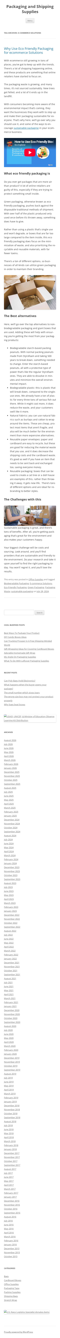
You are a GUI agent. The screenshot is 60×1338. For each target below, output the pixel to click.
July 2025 (8, 791)
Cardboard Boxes (12, 1280)
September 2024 (12, 831)
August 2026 (10, 740)
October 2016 (10, 1208)
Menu (30, 20)
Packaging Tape (11, 1288)
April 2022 (9, 946)
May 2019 (9, 1085)
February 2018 (11, 1145)
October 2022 (10, 922)
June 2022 (9, 938)
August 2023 (10, 883)
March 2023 (10, 903)
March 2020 (10, 1045)
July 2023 (8, 887)
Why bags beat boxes (14, 704)
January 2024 (10, 863)
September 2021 (12, 974)
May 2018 (9, 1133)
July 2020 (8, 1030)
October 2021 (10, 970)
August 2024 (10, 835)
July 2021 (8, 982)
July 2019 (8, 1077)
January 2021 (10, 1006)
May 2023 (9, 895)
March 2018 (10, 1141)
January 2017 (10, 1196)
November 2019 (12, 1061)
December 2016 (11, 1200)
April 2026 (9, 756)
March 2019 (10, 1093)
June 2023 (9, 891)
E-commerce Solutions (41, 583)
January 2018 (10, 1149)
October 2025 (10, 779)
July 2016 (8, 1220)
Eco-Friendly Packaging (15, 587)
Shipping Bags (11, 1296)
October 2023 (10, 875)
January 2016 (10, 1244)
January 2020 (10, 1053)
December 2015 (11, 1248)
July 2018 (8, 1125)
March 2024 (10, 855)
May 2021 (9, 990)
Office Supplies (35, 579)
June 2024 (9, 843)
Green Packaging (36, 587)
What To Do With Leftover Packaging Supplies (26, 660)
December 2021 (11, 962)
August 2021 (10, 978)
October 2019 (10, 1065)
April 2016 (9, 1232)
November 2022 (12, 918)
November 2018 (12, 1109)
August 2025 (10, 787)
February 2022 (11, 954)
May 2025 (9, 799)
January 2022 (10, 958)
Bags (6, 1276)
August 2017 (10, 1169)
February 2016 (11, 1240)
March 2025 (10, 807)
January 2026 (10, 768)
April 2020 (9, 1042)
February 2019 (11, 1097)
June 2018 (9, 1129)
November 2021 (12, 966)
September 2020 (12, 1022)
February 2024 (11, 859)
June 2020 (9, 1034)
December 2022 (11, 914)
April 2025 (9, 803)
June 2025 (9, 795)
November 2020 (12, 1014)
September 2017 (12, 1165)
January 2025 (10, 815)
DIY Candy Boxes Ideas (15, 636)
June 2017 (9, 1177)
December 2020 (11, 1010)
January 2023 (10, 910)
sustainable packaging (26, 128)
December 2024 (11, 819)
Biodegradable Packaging (16, 583)
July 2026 (8, 744)
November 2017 (12, 1157)
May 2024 (9, 847)
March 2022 (10, 950)
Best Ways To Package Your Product (22, 633)
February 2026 (11, 764)
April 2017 (9, 1184)
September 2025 (12, 783)
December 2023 (11, 867)
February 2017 (11, 1192)
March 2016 (10, 1236)
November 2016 (12, 1204)
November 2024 (12, 823)
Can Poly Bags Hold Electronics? (19, 680)
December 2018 (11, 1105)
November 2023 (12, 871)
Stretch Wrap (10, 1300)
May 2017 (9, 1180)
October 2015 (10, 1256)
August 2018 (10, 1121)
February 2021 (11, 1002)
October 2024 (10, 827)
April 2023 (9, 899)
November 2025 (12, 775)
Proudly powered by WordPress (18, 1332)
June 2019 (9, 1081)
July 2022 (8, 934)
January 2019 (10, 1101)
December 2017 (11, 1153)
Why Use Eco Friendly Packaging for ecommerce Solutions (28, 50)
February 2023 (11, 907)
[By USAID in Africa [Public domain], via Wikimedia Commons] (30, 720)
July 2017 (8, 1173)
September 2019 (12, 1069)
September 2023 (12, 879)
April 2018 (9, 1137)
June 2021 (9, 986)
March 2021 (10, 998)
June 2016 (9, 1224)
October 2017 (10, 1161)
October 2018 (10, 1113)
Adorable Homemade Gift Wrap (19, 652)
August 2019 (10, 1073)
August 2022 (10, 930)
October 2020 (10, 1018)
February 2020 (11, 1049)
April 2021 (9, 994)
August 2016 (10, 1216)
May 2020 (9, 1038)
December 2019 (11, 1057)
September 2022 (12, 926)
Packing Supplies (12, 1292)
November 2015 (12, 1252)
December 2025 (11, 772)
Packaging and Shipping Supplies (30, 9)
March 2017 (10, 1188)
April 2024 (9, 851)
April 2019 (9, 1089)
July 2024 (8, 839)
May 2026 (9, 752)
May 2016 (9, 1228)
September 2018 (12, 1117)
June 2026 (9, 748)
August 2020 (10, 1026)
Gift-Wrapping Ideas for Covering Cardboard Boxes (29, 648)
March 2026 (10, 760)
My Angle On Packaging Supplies (20, 656)
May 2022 (9, 942)
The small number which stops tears (22, 692)
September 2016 (12, 1212)
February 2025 (11, 811)
